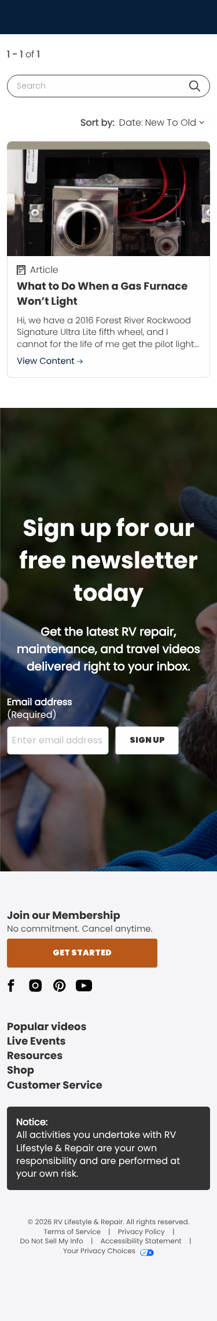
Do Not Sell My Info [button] (51, 1241)
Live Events (36, 1041)
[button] (195, 86)
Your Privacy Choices (99, 1251)
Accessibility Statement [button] (141, 1241)
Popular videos (47, 1027)
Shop (20, 1070)
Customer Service (54, 1085)
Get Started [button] (82, 952)
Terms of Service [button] (71, 1232)
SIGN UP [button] (147, 740)
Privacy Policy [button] (141, 1232)
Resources (34, 1056)
